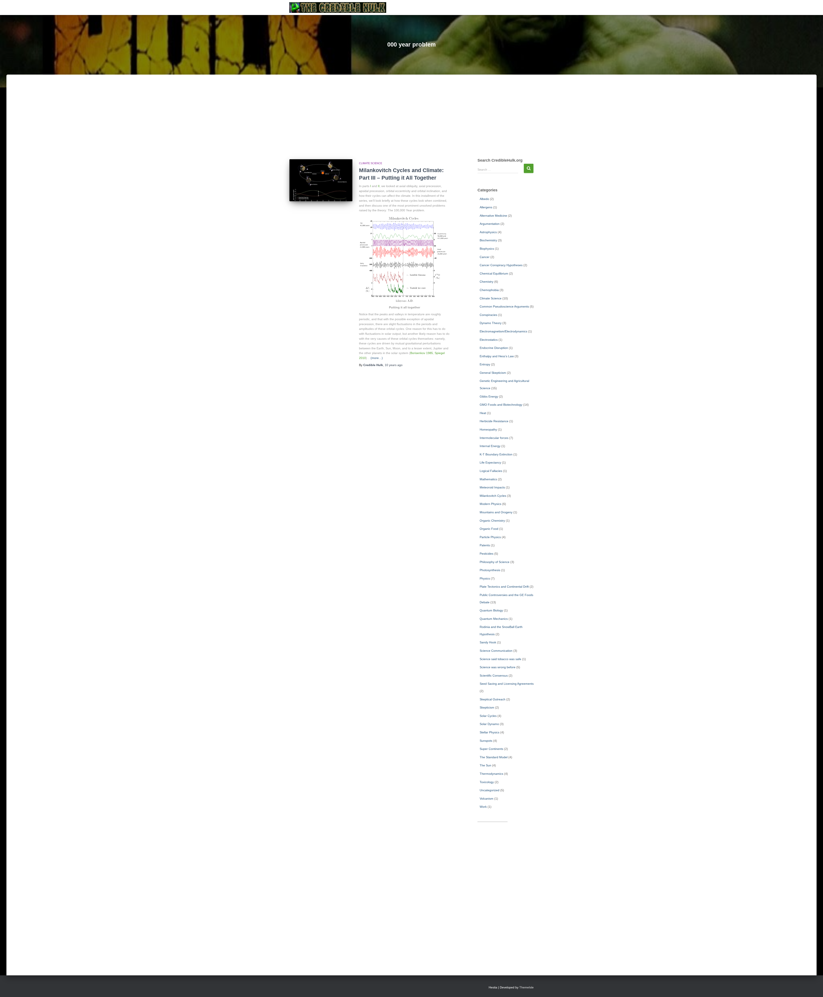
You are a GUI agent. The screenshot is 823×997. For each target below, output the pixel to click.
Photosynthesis (490, 570)
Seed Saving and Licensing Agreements (507, 683)
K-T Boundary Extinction (496, 454)
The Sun (485, 765)
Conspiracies (488, 315)
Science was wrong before (497, 667)
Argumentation (490, 223)
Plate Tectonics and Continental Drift (504, 586)
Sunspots (486, 740)
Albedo (484, 199)
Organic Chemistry (492, 520)
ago (393, 365)
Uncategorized (489, 790)
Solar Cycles (488, 716)
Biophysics (487, 248)
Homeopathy (488, 429)
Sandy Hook (488, 642)
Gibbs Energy (489, 396)
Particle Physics (490, 537)
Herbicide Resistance (494, 421)
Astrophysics (488, 232)
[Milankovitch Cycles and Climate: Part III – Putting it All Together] (321, 180)
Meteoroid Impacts (492, 487)
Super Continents (491, 749)
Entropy (485, 364)
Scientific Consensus (494, 675)
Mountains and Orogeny (496, 512)
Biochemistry (488, 240)
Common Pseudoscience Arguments (504, 306)
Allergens (486, 207)
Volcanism (486, 798)
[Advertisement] (411, 121)
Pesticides (486, 553)
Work (483, 806)
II (379, 186)
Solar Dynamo (489, 724)
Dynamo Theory (491, 323)
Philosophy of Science (494, 562)
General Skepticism (493, 372)
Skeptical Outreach (492, 699)
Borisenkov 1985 (421, 353)
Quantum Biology (491, 610)
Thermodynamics (491, 773)
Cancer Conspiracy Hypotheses (501, 265)
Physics (485, 578)
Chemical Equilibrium (494, 273)
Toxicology (487, 782)
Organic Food (489, 528)
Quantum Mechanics (494, 618)
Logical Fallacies (491, 471)
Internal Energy (490, 446)
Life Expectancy (490, 462)
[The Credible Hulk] (338, 7)
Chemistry (486, 281)
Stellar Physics (489, 732)
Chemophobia (489, 290)
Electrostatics (489, 339)
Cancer (485, 257)
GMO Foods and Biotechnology (501, 404)
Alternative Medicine (493, 215)
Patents (485, 545)
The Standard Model (494, 757)
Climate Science (370, 163)
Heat (483, 413)
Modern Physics (490, 504)
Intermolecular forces (494, 438)
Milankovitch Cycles (493, 495)
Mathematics (488, 479)
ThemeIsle (526, 987)
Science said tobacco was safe (500, 659)
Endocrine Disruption (494, 348)
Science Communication (496, 650)
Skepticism (487, 707)
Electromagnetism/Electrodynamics (503, 331)
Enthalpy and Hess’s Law (497, 356)
